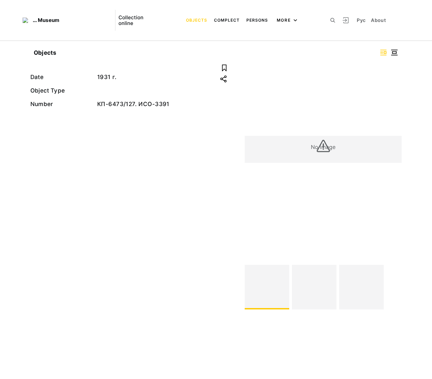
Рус (361, 20)
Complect (227, 20)
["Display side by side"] (383, 52)
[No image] (267, 287)
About (378, 20)
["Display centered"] (394, 52)
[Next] (393, 287)
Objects (196, 20)
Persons (257, 20)
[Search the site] (332, 20)
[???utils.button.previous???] (253, 287)
